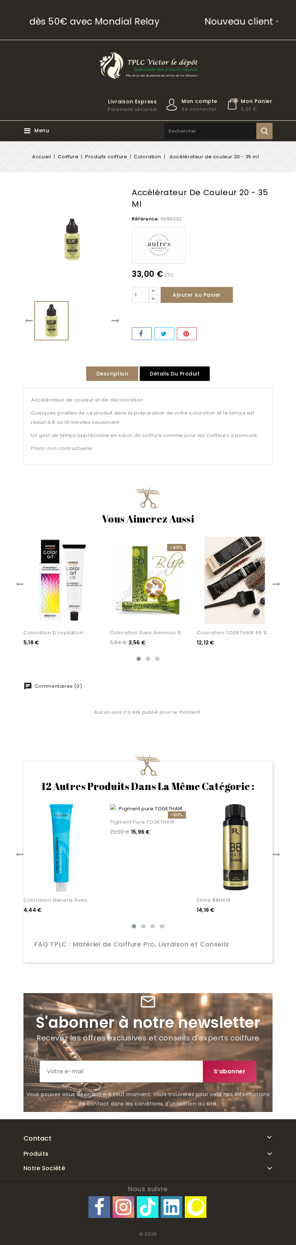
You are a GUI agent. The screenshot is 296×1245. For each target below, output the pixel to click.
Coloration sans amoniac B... (147, 632)
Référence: (145, 218)
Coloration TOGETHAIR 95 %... (234, 632)
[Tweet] (164, 334)
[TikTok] (147, 1207)
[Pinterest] (186, 334)
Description (112, 373)
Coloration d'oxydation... (55, 632)
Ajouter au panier (197, 295)
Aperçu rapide (85, 597)
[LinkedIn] (171, 1207)
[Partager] (141, 334)
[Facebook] (99, 1207)
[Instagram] (123, 1207)
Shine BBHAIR (214, 900)
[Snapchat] (195, 1207)
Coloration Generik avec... (57, 900)
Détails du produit (175, 373)
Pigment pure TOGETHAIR (142, 822)
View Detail (85, 612)
